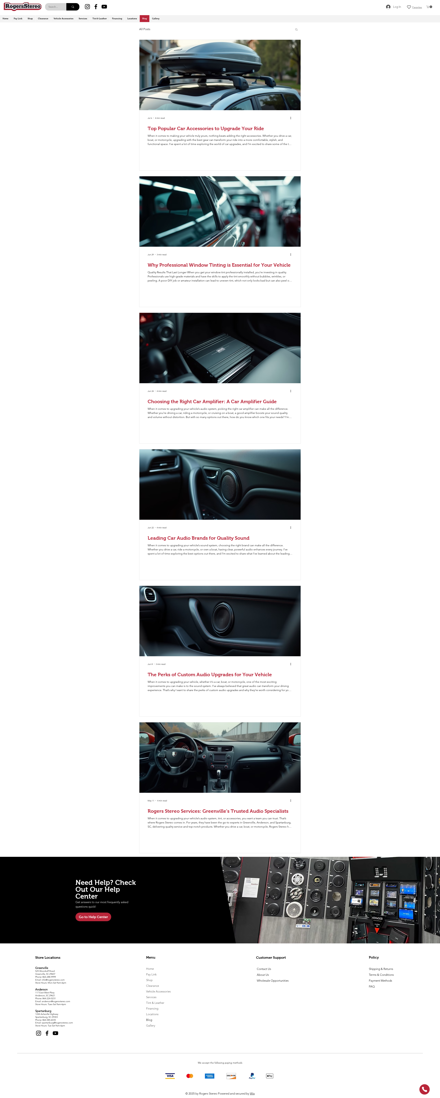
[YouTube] (104, 6)
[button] (429, 7)
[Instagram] (87, 6)
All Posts (144, 29)
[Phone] (424, 1089)
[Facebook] (95, 6)
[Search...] (72, 7)
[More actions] (292, 118)
